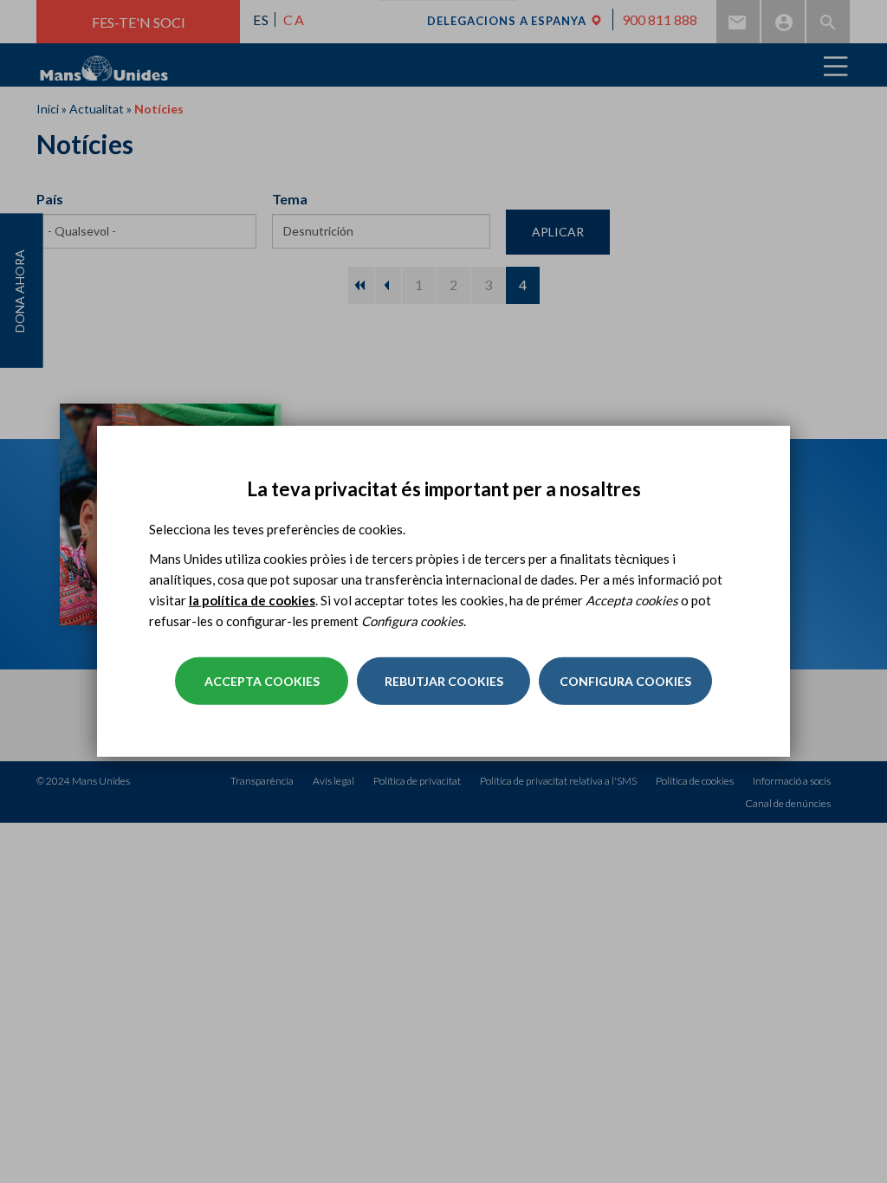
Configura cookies (625, 681)
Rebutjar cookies (444, 681)
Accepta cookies (262, 681)
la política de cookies (252, 600)
